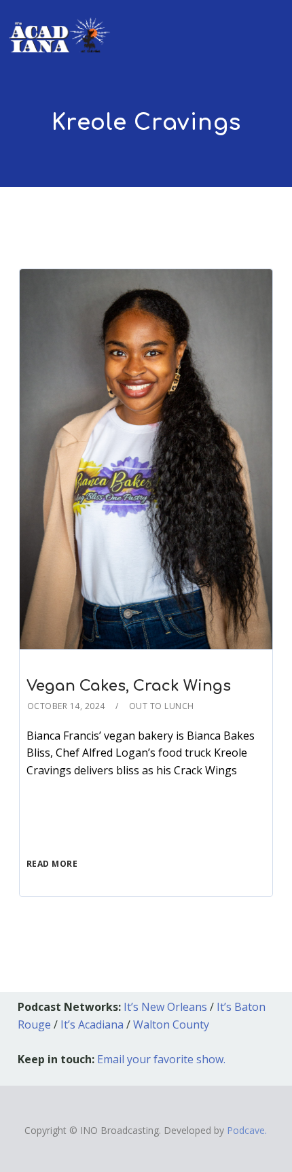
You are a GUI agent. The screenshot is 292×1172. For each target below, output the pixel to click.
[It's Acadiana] (60, 26)
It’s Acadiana (92, 1024)
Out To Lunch (161, 706)
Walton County (171, 1024)
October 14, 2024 (66, 706)
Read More (52, 863)
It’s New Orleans (165, 1006)
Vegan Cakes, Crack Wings (128, 686)
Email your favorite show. (161, 1059)
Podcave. (247, 1130)
